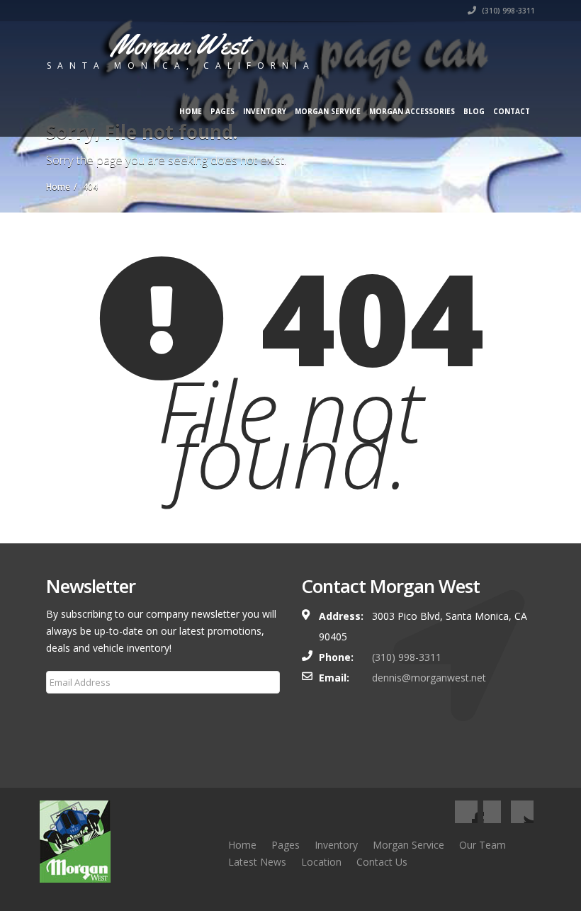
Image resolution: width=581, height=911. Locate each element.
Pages (222, 111)
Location (321, 861)
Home (190, 111)
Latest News (257, 861)
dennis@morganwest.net (429, 677)
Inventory (264, 111)
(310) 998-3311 (507, 11)
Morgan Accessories (412, 111)
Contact (511, 111)
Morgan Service (328, 111)
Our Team (482, 844)
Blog (474, 111)
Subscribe (76, 716)
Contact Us (381, 861)
